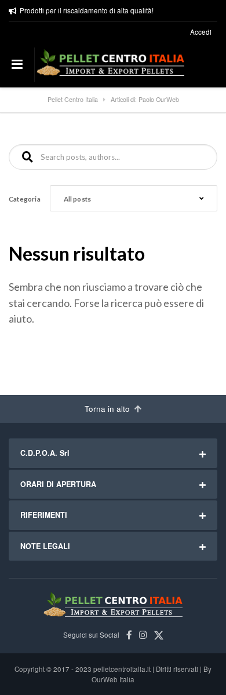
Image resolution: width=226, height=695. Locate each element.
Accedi (201, 31)
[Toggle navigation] (17, 64)
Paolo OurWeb (158, 99)
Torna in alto (108, 408)
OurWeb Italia (113, 679)
